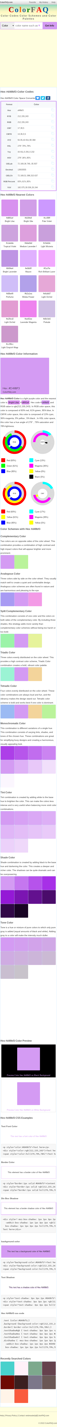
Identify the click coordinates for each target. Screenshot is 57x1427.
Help (53, 2)
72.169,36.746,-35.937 (27, 164)
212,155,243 (23, 116)
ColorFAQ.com (6, 2)
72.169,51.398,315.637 (28, 175)
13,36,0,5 (22, 134)
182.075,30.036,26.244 (28, 187)
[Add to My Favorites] (37, 98)
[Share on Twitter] (43, 98)
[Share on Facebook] (48, 98)
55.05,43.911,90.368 (26, 140)
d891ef (25, 402)
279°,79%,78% (24, 146)
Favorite (32, 2)
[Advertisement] (28, 58)
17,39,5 (21, 128)
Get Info (49, 25)
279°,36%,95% (24, 158)
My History (43, 2)
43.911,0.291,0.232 (26, 152)
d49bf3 (21, 110)
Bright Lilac (14, 402)
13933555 (22, 170)
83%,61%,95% (24, 181)
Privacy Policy (11, 1416)
